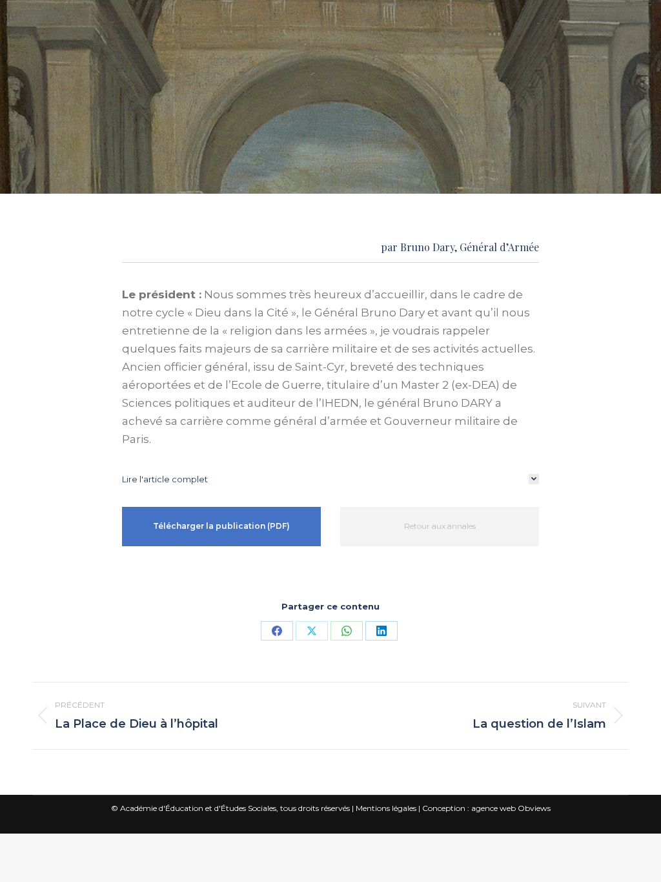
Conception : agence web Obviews (486, 808)
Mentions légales (386, 808)
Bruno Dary (427, 247)
